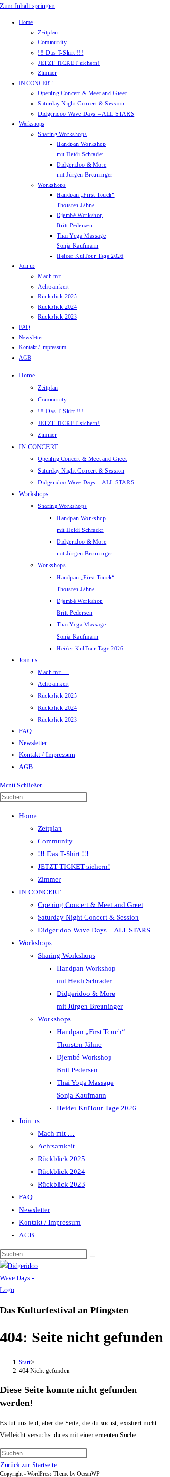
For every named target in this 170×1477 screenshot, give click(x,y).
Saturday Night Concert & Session (81, 103)
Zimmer (47, 73)
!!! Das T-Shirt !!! (60, 52)
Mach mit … (53, 276)
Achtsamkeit (53, 286)
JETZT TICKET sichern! (69, 63)
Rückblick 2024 (57, 307)
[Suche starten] (92, 1256)
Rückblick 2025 (57, 296)
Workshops (31, 123)
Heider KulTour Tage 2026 (90, 256)
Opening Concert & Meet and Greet (82, 93)
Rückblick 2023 (57, 316)
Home (26, 22)
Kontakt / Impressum (42, 347)
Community (52, 42)
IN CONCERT (35, 83)
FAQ (24, 327)
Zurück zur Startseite (28, 1465)
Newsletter (31, 337)
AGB (25, 357)
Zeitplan (48, 32)
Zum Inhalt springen (27, 5)
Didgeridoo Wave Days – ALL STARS (86, 114)
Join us (27, 266)
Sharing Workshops (62, 134)
